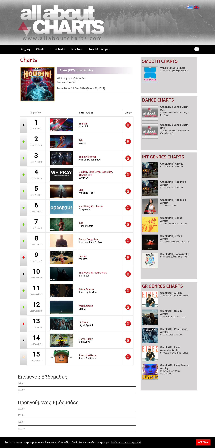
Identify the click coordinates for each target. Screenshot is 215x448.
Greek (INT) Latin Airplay (175, 254)
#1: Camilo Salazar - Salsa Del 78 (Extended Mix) (174, 132)
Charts (40, 49)
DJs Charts (58, 49)
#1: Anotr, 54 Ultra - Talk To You (173, 224)
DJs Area (76, 49)
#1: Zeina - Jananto (168, 206)
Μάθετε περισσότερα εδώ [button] (126, 442)
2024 (20, 408)
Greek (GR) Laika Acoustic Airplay (170, 349)
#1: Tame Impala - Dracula (171, 166)
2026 (20, 383)
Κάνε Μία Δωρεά (99, 49)
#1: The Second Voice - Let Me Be (174, 242)
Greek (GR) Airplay (171, 292)
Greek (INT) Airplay (171, 163)
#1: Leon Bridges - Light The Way (174, 71)
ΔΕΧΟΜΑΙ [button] (203, 442)
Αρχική (25, 49)
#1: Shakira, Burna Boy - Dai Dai (173, 257)
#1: (174, 296)
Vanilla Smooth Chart (172, 67)
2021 (20, 428)
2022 (20, 421)
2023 (20, 415)
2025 (20, 389)
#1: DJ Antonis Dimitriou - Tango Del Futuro (174, 113)
